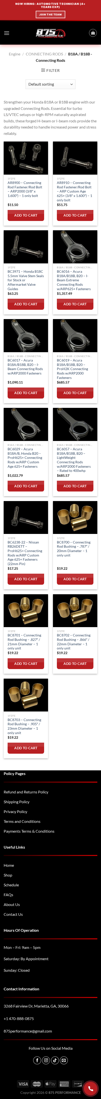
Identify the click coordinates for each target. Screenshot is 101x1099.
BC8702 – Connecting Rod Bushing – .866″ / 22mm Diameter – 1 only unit (73, 641)
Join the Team (50, 14)
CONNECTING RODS (44, 54)
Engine (14, 54)
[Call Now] (90, 1088)
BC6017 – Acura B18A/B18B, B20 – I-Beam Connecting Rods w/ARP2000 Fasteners (25, 366)
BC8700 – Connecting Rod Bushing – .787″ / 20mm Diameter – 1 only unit (73, 548)
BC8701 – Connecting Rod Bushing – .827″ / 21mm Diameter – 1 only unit (24, 641)
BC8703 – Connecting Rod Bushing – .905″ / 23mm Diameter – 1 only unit (24, 726)
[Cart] (93, 33)
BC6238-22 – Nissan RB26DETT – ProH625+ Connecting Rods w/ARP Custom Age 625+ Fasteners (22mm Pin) (25, 553)
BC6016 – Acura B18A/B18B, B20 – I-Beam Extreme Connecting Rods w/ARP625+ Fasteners (74, 280)
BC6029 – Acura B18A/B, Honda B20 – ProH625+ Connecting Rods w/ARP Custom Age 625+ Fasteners (25, 457)
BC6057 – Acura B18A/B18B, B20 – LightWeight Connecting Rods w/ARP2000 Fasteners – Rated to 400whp (74, 460)
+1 (19, 1018)
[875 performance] (50, 33)
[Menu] (7, 33)
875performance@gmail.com (28, 1031)
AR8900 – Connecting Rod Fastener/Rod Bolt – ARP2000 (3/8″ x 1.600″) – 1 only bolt (25, 189)
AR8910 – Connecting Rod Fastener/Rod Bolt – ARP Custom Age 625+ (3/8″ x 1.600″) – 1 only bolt (74, 191)
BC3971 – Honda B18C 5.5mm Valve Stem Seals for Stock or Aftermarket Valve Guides (26, 280)
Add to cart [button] (26, 215)
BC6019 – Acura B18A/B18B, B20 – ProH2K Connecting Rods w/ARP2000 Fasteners (72, 369)
